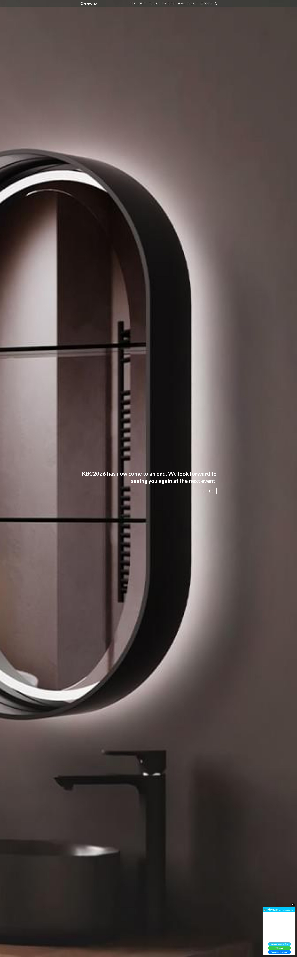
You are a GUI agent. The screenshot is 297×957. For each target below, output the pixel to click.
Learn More (207, 491)
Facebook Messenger (279, 952)
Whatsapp (279, 948)
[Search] (216, 3)
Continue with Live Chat (279, 944)
